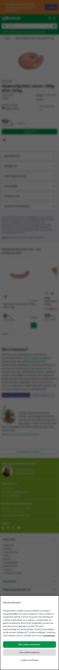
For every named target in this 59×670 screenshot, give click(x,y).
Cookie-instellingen (29, 660)
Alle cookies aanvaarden (29, 644)
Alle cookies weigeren (29, 652)
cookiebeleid (49, 635)
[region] (29, 633)
